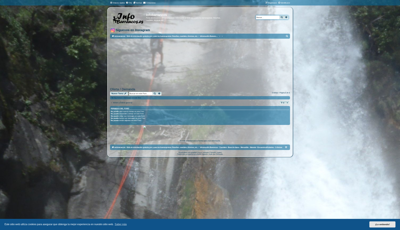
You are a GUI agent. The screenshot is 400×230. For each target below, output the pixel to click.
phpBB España (202, 154)
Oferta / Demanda (122, 89)
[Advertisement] (200, 63)
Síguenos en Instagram (132, 30)
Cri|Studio (219, 154)
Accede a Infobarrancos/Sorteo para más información (200, 141)
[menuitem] (129, 3)
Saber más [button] (121, 224)
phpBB (193, 152)
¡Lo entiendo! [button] (382, 224)
